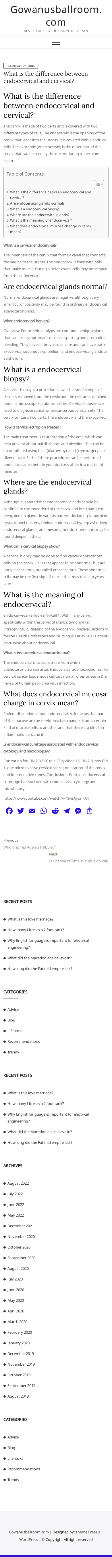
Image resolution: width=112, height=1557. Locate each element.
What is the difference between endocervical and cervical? (45, 77)
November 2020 (21, 1236)
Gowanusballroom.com (56, 15)
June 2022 (15, 1204)
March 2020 (17, 1321)
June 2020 (15, 1289)
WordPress (28, 1539)
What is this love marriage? (30, 919)
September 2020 (21, 1257)
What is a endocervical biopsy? (35, 209)
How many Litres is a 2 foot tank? (35, 929)
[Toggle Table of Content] (96, 184)
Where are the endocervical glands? (39, 214)
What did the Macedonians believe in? (39, 958)
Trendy (13, 1052)
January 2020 (18, 1343)
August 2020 (18, 1268)
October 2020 (18, 1247)
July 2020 (15, 1279)
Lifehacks (15, 1030)
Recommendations (21, 66)
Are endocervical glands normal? (37, 203)
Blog (11, 1020)
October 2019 (18, 1374)
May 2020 (15, 1300)
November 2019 (21, 1364)
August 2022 (18, 1183)
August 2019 (18, 1396)
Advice (13, 1009)
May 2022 (15, 1215)
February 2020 (19, 1332)
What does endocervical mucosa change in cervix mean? (51, 229)
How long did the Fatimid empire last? (39, 968)
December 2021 (20, 1225)
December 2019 (20, 1353)
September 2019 (21, 1385)
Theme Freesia (88, 1532)
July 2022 (15, 1193)
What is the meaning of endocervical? (41, 220)
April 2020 (15, 1311)
